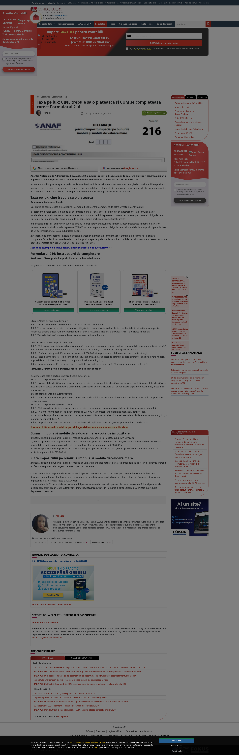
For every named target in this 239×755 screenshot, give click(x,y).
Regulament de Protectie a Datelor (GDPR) (87, 742)
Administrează (176, 746)
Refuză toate (177, 751)
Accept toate (177, 741)
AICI (97, 747)
